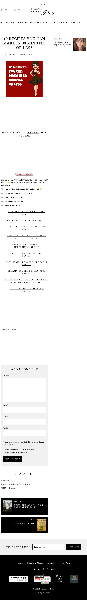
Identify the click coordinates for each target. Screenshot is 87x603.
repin (33, 132)
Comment (7, 376)
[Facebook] (1, 9)
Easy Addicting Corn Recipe (26, 220)
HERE (29, 193)
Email (5, 416)
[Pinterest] (10, 9)
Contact (50, 563)
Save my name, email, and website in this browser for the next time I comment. (23, 443)
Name (5, 405)
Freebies (20, 563)
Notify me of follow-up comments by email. (20, 449)
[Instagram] (14, 9)
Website (5, 428)
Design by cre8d (43, 593)
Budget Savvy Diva (22, 189)
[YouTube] (19, 9)
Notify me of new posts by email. (16, 452)
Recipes (13, 329)
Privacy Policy (64, 563)
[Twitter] (6, 9)
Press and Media (35, 563)
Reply (3, 488)
